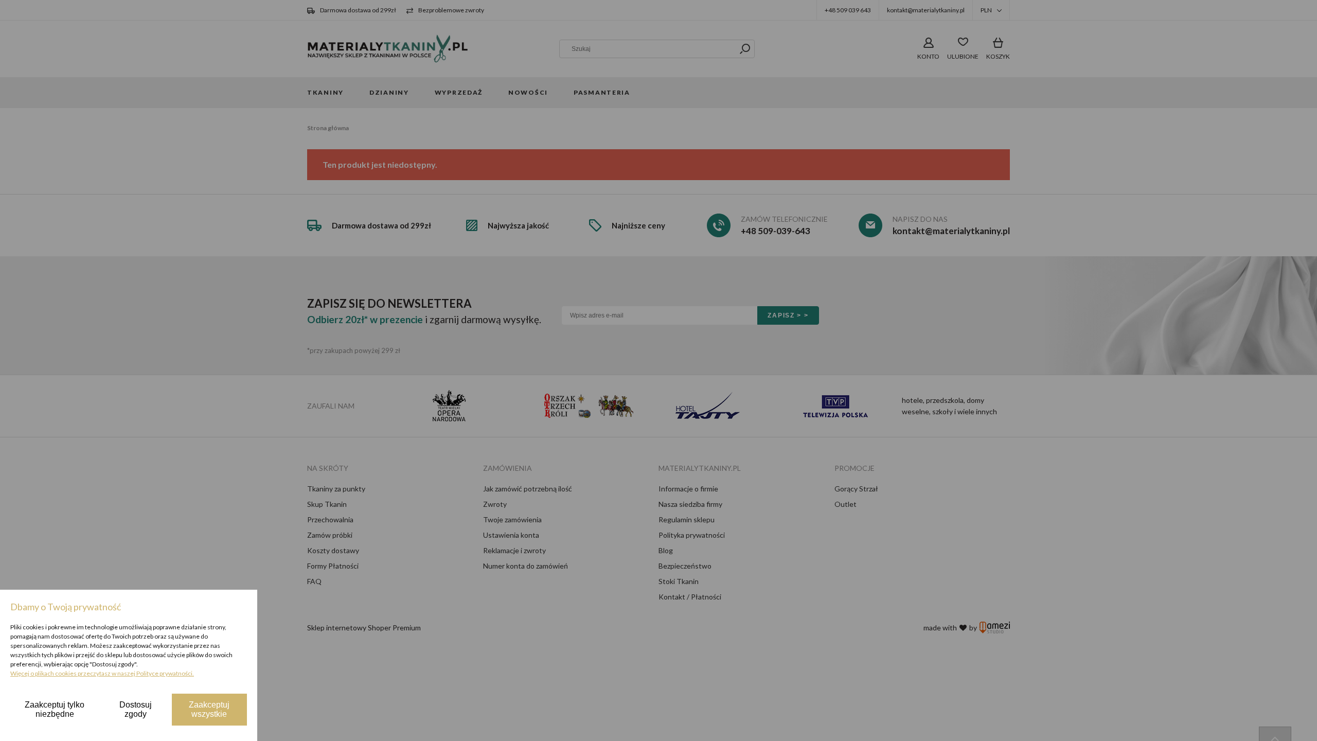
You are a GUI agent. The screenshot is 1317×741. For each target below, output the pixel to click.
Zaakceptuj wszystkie (209, 709)
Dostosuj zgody (135, 709)
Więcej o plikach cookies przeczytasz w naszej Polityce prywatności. (102, 673)
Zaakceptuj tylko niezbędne (54, 709)
